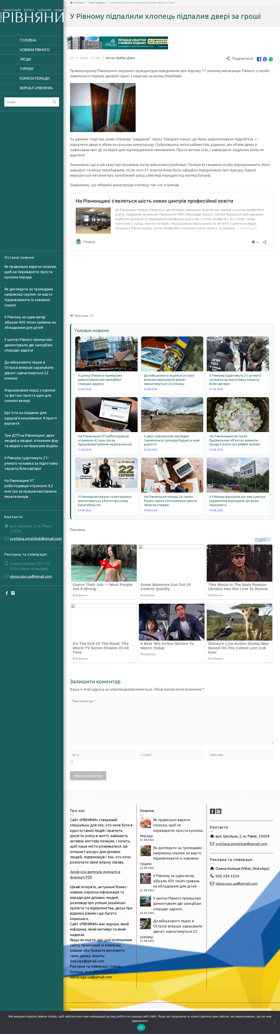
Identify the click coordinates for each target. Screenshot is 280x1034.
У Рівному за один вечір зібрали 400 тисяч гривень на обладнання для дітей (30, 322)
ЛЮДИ (25, 59)
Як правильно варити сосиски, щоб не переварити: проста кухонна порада (30, 271)
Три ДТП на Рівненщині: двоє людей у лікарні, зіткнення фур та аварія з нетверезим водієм (31, 440)
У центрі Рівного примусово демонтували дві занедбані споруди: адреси (28, 344)
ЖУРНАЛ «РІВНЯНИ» (36, 88)
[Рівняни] (31, 15)
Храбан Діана (125, 58)
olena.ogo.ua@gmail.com (31, 576)
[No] (274, 1022)
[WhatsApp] (270, 59)
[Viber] (265, 59)
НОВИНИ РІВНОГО (34, 50)
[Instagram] (13, 592)
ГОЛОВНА (28, 40)
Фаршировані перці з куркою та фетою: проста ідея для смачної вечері (29, 395)
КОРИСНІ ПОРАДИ (34, 78)
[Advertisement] (31, 180)
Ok (141, 1027)
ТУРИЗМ (26, 69)
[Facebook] (7, 592)
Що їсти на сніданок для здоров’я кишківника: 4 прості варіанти (30, 417)
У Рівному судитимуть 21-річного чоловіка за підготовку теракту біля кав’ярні (31, 463)
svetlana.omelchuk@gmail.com (36, 538)
